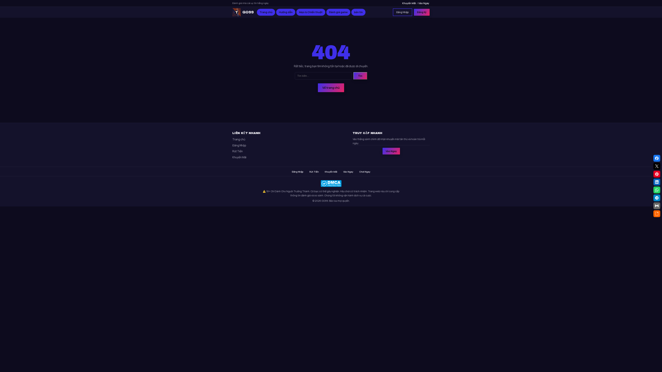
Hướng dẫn (286, 12)
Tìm (360, 76)
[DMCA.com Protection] (331, 183)
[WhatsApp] (656, 190)
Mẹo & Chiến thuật (311, 12)
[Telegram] (656, 197)
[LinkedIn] (656, 182)
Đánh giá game (338, 12)
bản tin (358, 12)
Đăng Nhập (402, 12)
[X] (656, 166)
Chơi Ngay (364, 171)
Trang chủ (266, 12)
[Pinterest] (656, 174)
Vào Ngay (423, 3)
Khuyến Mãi (409, 3)
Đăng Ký (422, 12)
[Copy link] (656, 213)
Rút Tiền (237, 151)
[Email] (656, 205)
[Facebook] (656, 158)
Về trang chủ (331, 88)
